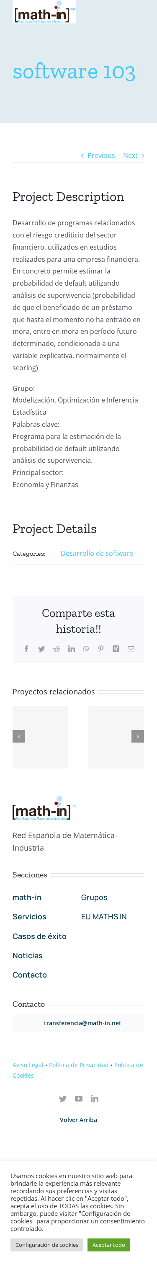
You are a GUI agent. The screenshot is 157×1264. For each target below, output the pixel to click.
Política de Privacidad (79, 1065)
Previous (101, 155)
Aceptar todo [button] (109, 1245)
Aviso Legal (28, 1065)
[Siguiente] (137, 736)
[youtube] (78, 1098)
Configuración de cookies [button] (46, 1245)
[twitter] (63, 1098)
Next (130, 155)
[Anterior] (19, 736)
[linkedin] (94, 1098)
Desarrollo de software (97, 553)
